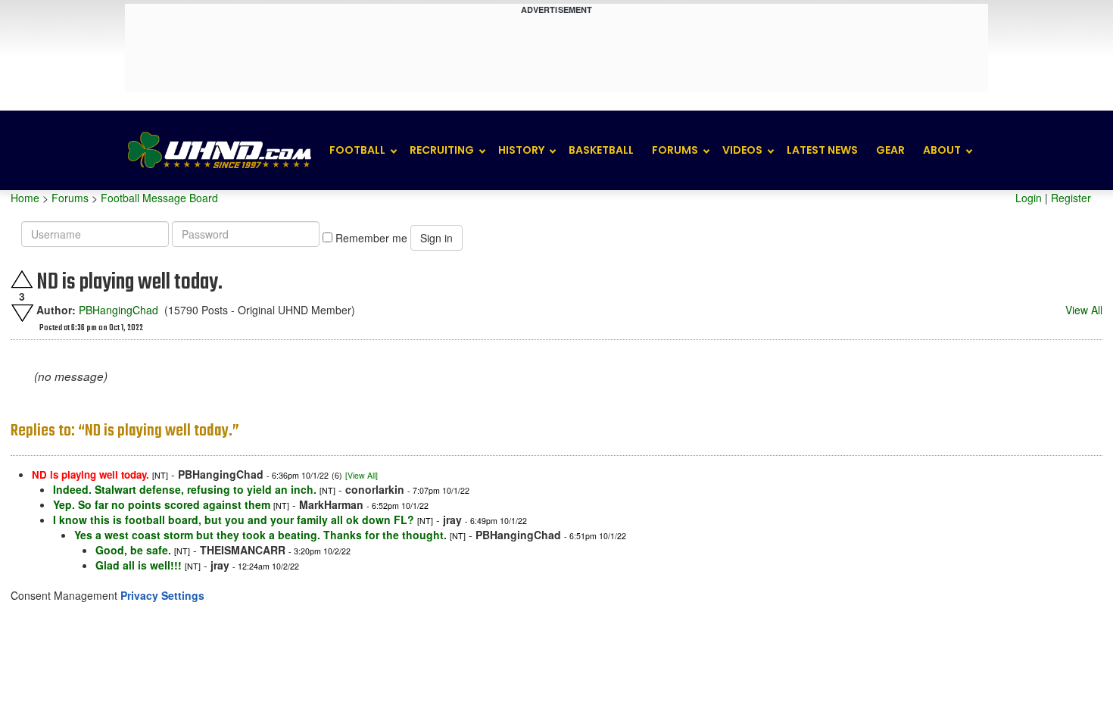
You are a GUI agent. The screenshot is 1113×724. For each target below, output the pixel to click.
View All (1083, 309)
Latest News (822, 150)
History (521, 150)
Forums (675, 150)
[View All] (361, 475)
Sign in (436, 237)
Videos (742, 150)
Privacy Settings (162, 595)
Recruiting (442, 150)
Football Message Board (159, 197)
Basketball (601, 150)
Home (25, 197)
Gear (890, 150)
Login (1028, 197)
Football (357, 150)
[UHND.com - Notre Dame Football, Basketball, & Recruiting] (219, 150)
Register (1071, 197)
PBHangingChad (118, 309)
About (942, 150)
